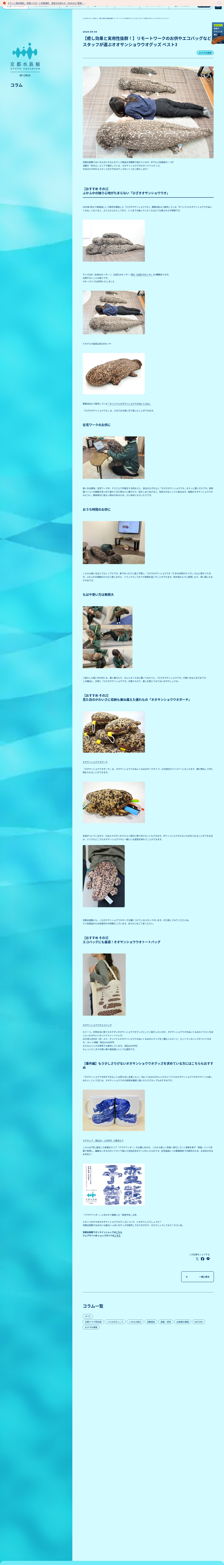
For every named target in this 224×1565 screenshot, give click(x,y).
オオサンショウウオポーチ (95, 761)
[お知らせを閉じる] (219, 3)
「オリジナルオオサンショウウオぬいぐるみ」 (129, 403)
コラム (94, 18)
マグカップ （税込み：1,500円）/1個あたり (103, 1140)
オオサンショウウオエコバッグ (97, 1025)
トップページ (86, 18)
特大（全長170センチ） (142, 274)
